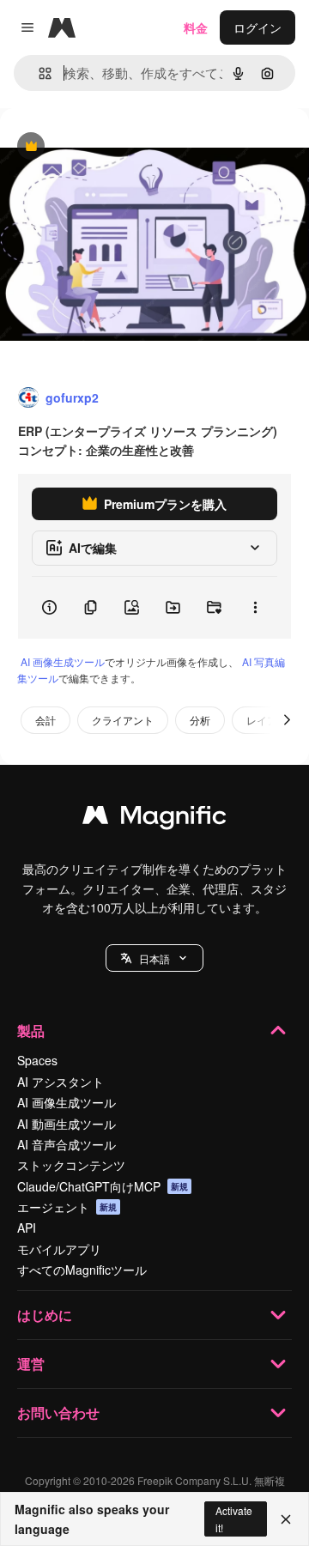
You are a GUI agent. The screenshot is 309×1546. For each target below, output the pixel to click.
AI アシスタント (60, 1081)
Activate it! (233, 1518)
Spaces (37, 1060)
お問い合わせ (58, 1412)
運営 (31, 1363)
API (26, 1227)
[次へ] (286, 720)
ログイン (257, 27)
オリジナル (118, 147)
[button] (154, 958)
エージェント (67, 1207)
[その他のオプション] (255, 608)
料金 (196, 27)
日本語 (154, 958)
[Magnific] (154, 819)
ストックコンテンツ (71, 1164)
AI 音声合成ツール (66, 1144)
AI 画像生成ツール (63, 661)
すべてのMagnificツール (82, 1269)
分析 (200, 719)
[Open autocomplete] (38, 73)
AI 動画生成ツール (66, 1123)
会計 (45, 719)
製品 (31, 1030)
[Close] (285, 1519)
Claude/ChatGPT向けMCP (102, 1186)
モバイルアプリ (59, 1249)
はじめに (44, 1315)
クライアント (123, 719)
